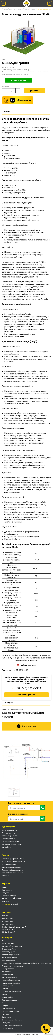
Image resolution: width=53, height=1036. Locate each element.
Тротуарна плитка (9, 833)
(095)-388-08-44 (7, 921)
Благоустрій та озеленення (12, 946)
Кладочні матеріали (9, 977)
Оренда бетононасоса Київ (12, 873)
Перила (5, 994)
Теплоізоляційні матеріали (12, 1025)
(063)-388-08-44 (7, 924)
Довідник (5, 893)
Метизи (5, 989)
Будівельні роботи (9, 949)
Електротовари (8, 969)
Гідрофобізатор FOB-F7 (11, 841)
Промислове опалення (15, 9)
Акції (3, 940)
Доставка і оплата (9, 895)
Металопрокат (7, 986)
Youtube (8, 898)
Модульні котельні (29, 9)
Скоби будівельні (8, 838)
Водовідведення (8, 960)
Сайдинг (5, 1006)
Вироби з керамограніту (11, 954)
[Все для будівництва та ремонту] (26, 3)
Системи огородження (10, 1011)
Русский (14, 904)
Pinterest (20, 898)
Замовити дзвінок (26, 695)
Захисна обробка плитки (11, 867)
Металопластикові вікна (11, 983)
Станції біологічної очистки (12, 1020)
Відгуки (8, 702)
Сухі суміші (6, 1023)
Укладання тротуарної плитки (13, 861)
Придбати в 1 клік (18, 80)
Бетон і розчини (8, 943)
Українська (6, 904)
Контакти (5, 901)
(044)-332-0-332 (7, 915)
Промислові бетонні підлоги (12, 870)
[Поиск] (49, 3)
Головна (4, 9)
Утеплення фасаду (9, 864)
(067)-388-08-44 (7, 918)
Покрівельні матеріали (10, 1000)
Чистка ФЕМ (6, 875)
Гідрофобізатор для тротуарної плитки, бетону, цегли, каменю (26, 963)
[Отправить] (42, 807)
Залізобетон (6, 847)
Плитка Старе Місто (9, 836)
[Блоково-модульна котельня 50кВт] (26, 762)
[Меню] (3, 3)
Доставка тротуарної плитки (13, 858)
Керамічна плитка (8, 974)
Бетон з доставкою (9, 830)
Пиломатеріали (7, 997)
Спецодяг (5, 1014)
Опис (7, 111)
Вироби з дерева (8, 952)
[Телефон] (46, 1029)
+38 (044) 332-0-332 (28, 688)
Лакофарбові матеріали (11, 980)
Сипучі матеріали (8, 1008)
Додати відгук (29, 726)
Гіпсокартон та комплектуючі (13, 966)
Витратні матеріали (9, 957)
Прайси (5, 887)
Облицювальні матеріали (11, 991)
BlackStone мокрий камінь (12, 844)
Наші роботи (7, 890)
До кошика (34, 91)
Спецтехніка (6, 1017)
